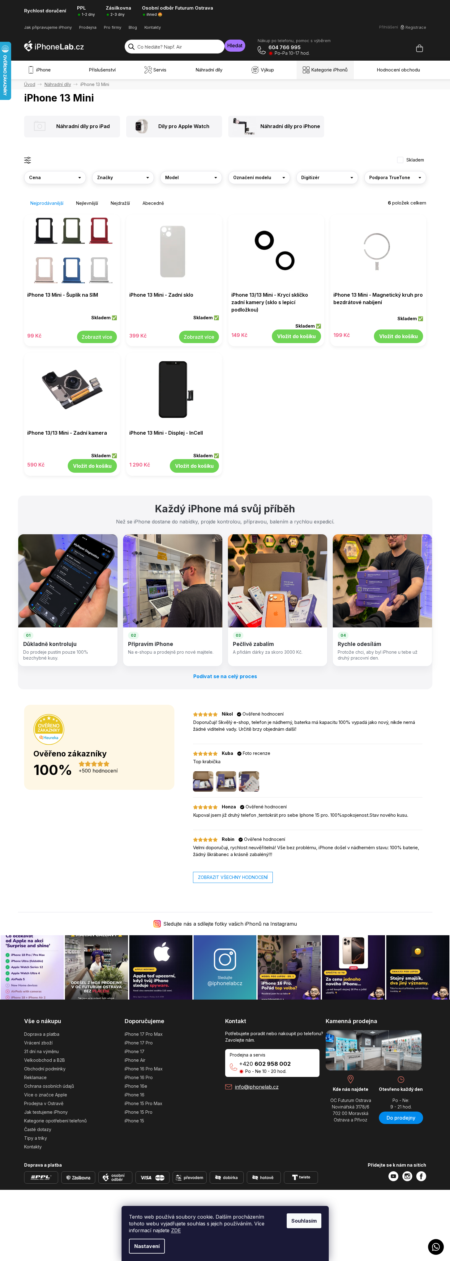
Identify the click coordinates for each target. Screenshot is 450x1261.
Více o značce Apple (45, 1094)
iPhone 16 (134, 1094)
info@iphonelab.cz (257, 1087)
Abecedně (153, 203)
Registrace (415, 27)
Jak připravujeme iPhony (48, 27)
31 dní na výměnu (41, 1051)
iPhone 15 (134, 1120)
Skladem (415, 159)
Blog (133, 27)
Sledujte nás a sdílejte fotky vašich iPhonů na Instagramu (230, 924)
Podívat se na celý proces (225, 676)
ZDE (176, 1230)
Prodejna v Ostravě (43, 1103)
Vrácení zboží (38, 1042)
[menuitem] (40, 70)
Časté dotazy (37, 1129)
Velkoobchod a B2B (44, 1060)
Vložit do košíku (296, 336)
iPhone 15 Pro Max (143, 1103)
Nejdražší (120, 203)
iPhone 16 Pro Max (144, 1068)
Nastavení (147, 1246)
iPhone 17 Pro (139, 1042)
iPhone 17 (134, 1051)
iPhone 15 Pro (138, 1112)
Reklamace (35, 1077)
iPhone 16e (136, 1086)
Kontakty (152, 27)
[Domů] (29, 84)
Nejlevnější (87, 203)
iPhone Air (135, 1060)
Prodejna (87, 27)
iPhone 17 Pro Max (144, 1034)
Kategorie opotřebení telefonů (55, 1120)
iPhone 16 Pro (139, 1077)
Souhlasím (304, 1221)
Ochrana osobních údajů (49, 1086)
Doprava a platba (41, 1034)
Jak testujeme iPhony (46, 1112)
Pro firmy (112, 27)
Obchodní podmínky (45, 1068)
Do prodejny (401, 1118)
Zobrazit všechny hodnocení (233, 877)
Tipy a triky (35, 1138)
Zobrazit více (97, 337)
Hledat (234, 45)
